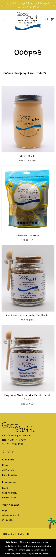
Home (5, 465)
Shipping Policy (9, 492)
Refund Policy (9, 497)
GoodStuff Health (14, 534)
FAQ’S (5, 488)
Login (4, 510)
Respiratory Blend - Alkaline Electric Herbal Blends (27, 397)
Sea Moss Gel (27, 155)
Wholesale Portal (10, 515)
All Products (8, 470)
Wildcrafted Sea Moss (27, 235)
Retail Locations (9, 475)
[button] (6, 21)
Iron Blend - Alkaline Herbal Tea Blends (27, 315)
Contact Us (7, 520)
